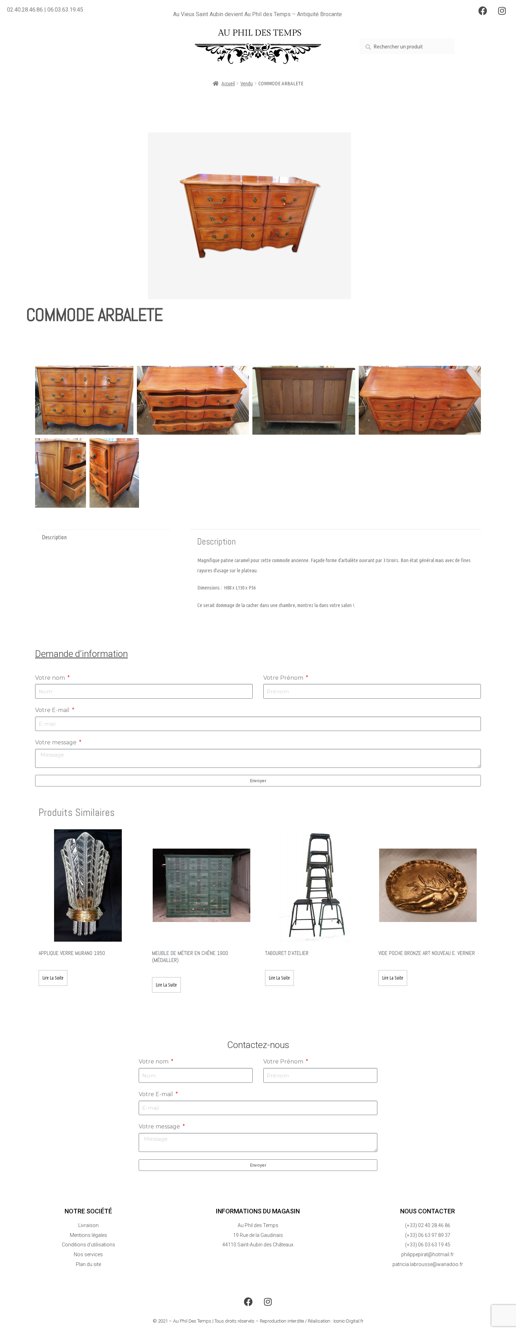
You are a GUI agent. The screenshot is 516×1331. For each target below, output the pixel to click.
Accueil (228, 83)
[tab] (103, 537)
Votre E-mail (53, 710)
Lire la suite (53, 978)
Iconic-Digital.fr (348, 1321)
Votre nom (50, 677)
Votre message (56, 742)
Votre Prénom (284, 677)
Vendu (246, 83)
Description (54, 537)
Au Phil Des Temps (192, 1321)
